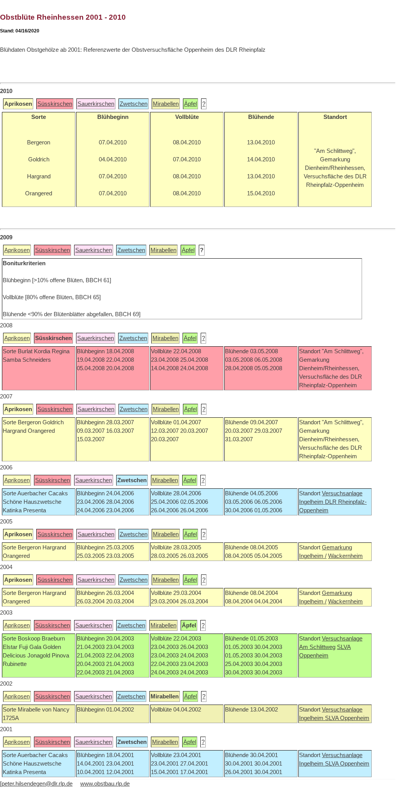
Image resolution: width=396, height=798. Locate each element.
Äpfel (190, 104)
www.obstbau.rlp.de (105, 784)
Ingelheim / (313, 556)
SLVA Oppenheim (347, 718)
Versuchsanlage (342, 493)
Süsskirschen (54, 104)
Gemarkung (337, 547)
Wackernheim (345, 556)
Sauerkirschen (96, 104)
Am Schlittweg (317, 647)
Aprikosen (17, 250)
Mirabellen (166, 104)
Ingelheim (312, 502)
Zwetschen (133, 104)
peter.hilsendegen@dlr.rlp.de (37, 784)
